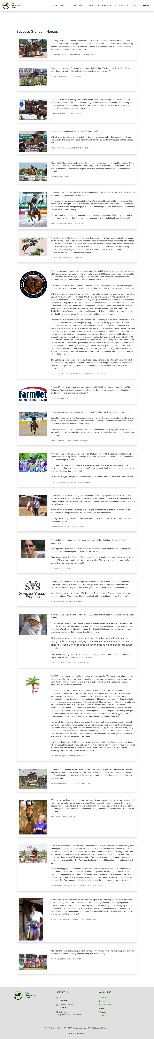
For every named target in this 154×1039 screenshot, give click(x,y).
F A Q (121, 5)
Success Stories (105, 1005)
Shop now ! (103, 1016)
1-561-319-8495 (62, 1000)
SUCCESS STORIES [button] (105, 5)
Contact (102, 1012)
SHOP (90, 5)
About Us (103, 998)
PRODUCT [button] (78, 5)
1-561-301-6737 (62, 1007)
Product (102, 1001)
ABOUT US (65, 5)
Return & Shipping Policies (77, 1033)
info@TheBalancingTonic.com (68, 1015)
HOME (54, 5)
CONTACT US (133, 5)
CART (147, 5)
